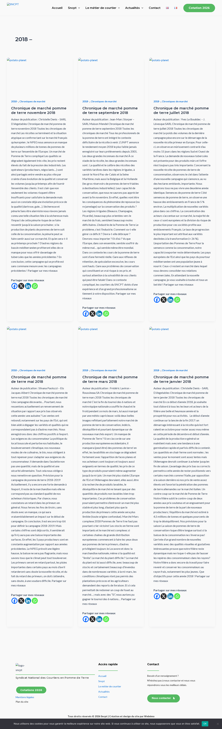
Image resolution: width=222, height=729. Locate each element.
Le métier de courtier (101, 8)
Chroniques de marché (32, 101)
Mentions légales (25, 697)
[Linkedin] (28, 286)
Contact (154, 8)
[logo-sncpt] (21, 667)
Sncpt (72, 8)
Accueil (57, 8)
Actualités (132, 8)
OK (205, 723)
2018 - (14, 101)
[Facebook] (14, 286)
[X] (21, 286)
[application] (78, 8)
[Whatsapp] (35, 286)
